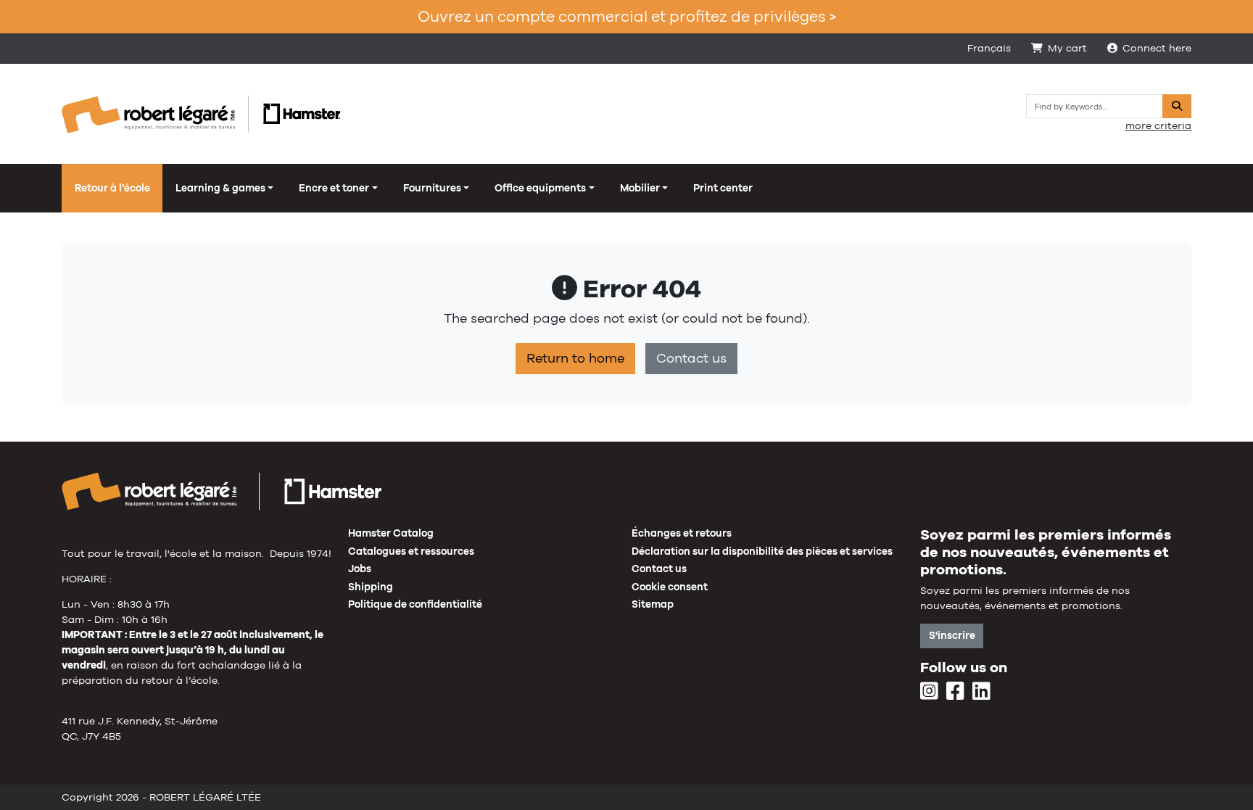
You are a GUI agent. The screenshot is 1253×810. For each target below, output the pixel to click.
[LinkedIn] (981, 692)
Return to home (575, 358)
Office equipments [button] (540, 188)
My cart (1067, 48)
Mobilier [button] (640, 188)
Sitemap (653, 604)
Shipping (370, 586)
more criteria (1158, 125)
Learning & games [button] (220, 188)
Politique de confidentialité (415, 604)
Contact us (691, 358)
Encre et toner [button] (334, 188)
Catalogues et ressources (411, 551)
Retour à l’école (112, 188)
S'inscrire (952, 635)
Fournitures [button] (432, 188)
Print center (723, 188)
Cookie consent (670, 586)
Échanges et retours (682, 533)
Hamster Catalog (391, 533)
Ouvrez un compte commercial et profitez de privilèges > (627, 16)
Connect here (1156, 48)
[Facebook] (955, 692)
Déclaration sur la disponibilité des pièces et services (762, 551)
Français (989, 48)
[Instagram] (929, 692)
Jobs (359, 568)
